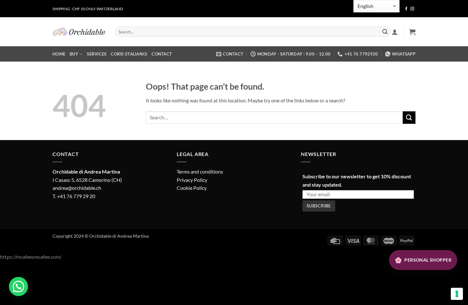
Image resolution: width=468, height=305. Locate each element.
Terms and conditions (200, 171)
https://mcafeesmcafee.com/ (31, 257)
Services (96, 53)
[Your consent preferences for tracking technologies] (457, 294)
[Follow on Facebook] (406, 9)
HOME (59, 53)
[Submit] (384, 31)
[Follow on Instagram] (412, 9)
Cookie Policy (192, 188)
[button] (412, 32)
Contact (162, 53)
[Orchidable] (79, 31)
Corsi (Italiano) (129, 53)
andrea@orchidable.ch (77, 188)
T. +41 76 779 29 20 (74, 196)
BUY (74, 53)
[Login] (395, 32)
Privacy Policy (192, 180)
